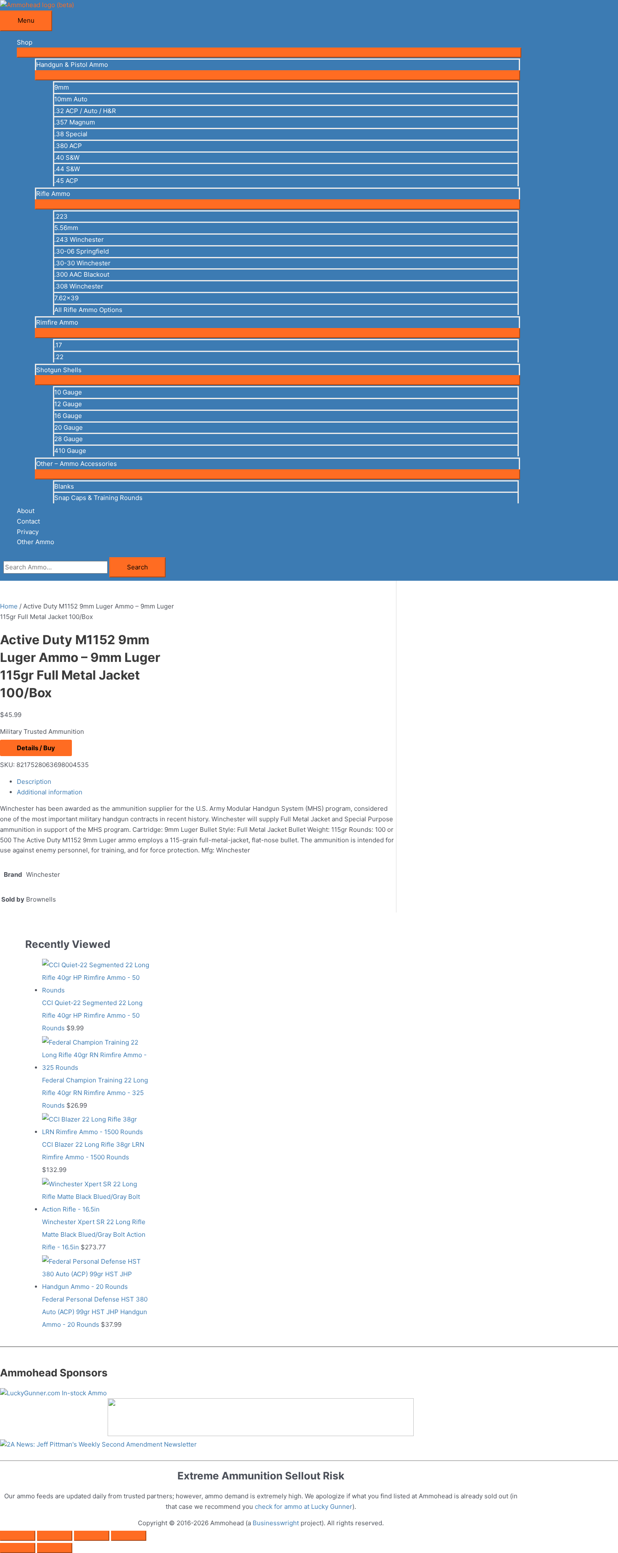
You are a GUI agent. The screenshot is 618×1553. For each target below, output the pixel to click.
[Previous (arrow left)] (17, 1548)
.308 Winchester (78, 286)
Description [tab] (34, 782)
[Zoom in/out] (17, 1536)
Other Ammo (35, 542)
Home (9, 606)
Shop (24, 42)
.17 (58, 345)
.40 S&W (66, 157)
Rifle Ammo (53, 194)
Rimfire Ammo (57, 322)
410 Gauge (70, 451)
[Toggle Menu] (269, 53)
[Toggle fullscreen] (54, 1536)
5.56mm (66, 228)
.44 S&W (67, 169)
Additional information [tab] (49, 792)
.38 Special (70, 134)
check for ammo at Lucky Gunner (303, 1507)
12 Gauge (68, 404)
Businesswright (276, 1523)
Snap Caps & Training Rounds (98, 498)
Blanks (64, 486)
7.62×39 (66, 298)
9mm (61, 87)
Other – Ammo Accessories (76, 464)
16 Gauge (68, 416)
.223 (61, 216)
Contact (28, 521)
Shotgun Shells (59, 370)
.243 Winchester (79, 239)
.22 (58, 357)
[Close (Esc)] (128, 1536)
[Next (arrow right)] (54, 1548)
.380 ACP (68, 146)
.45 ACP (66, 181)
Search (137, 567)
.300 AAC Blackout (81, 274)
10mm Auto (70, 99)
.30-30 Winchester (82, 263)
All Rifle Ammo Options (88, 310)
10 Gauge (68, 392)
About (25, 511)
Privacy (28, 532)
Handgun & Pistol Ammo (72, 65)
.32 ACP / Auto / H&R (85, 111)
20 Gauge (68, 427)
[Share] (91, 1536)
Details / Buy (36, 748)
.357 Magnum (74, 122)
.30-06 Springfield (81, 251)
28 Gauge (68, 439)
